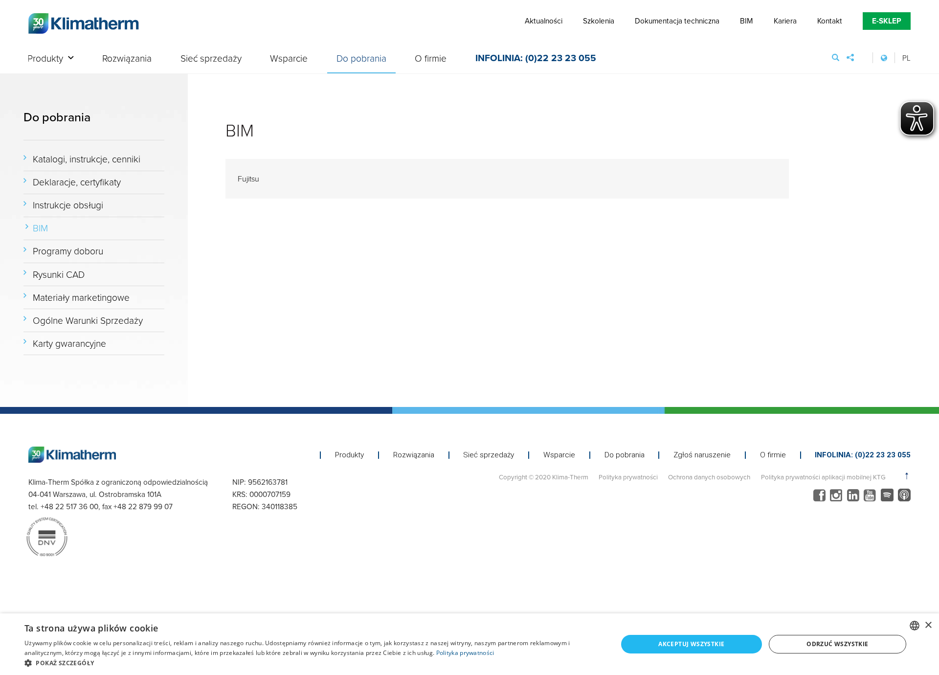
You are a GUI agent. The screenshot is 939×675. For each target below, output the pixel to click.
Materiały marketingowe (81, 297)
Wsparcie (289, 59)
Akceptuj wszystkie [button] (691, 644)
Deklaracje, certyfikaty (77, 181)
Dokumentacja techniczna (677, 20)
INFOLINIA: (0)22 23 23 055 (535, 59)
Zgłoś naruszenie (702, 455)
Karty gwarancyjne (69, 343)
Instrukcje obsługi (68, 204)
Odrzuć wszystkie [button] (837, 644)
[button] (312, 663)
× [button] (928, 625)
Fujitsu (248, 178)
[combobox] (914, 625)
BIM (746, 20)
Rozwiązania (127, 59)
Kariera (785, 20)
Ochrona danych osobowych (709, 476)
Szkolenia (598, 20)
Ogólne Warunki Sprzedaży (88, 320)
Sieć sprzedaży (211, 59)
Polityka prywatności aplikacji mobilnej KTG (823, 476)
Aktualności (543, 20)
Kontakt (829, 20)
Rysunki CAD (59, 274)
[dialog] (469, 644)
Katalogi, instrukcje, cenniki (86, 158)
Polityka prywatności (628, 476)
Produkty (45, 59)
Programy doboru (68, 250)
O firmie (431, 59)
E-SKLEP (886, 20)
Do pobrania (361, 59)
